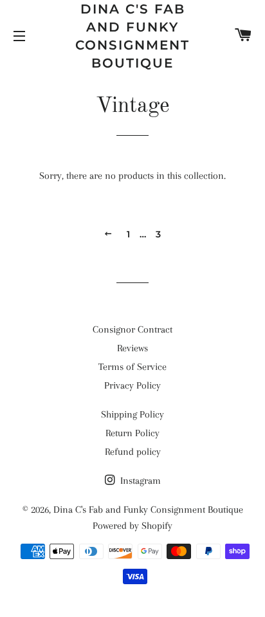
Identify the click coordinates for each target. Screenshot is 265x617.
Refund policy (133, 451)
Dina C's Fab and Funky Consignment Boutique (132, 36)
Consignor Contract (132, 329)
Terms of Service (132, 367)
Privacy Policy (132, 385)
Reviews (132, 348)
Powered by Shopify (132, 525)
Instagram (139, 480)
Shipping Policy (132, 414)
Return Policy (132, 433)
